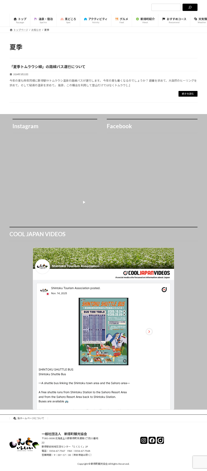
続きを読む (188, 93)
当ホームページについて (30, 418)
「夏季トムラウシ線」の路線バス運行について (48, 66)
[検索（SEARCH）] (190, 7)
